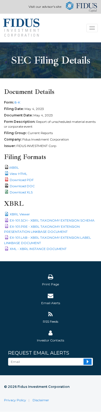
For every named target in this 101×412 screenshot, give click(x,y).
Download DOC (22, 186)
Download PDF (22, 180)
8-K (17, 102)
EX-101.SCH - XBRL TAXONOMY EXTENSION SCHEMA (52, 220)
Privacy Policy (15, 400)
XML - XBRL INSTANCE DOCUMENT (38, 249)
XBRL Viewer (20, 214)
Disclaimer (41, 400)
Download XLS (21, 192)
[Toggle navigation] (92, 28)
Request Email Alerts (38, 353)
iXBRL (14, 167)
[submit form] (87, 362)
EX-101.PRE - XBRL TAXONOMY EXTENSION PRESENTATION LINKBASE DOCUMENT (42, 229)
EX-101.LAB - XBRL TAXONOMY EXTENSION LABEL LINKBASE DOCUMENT (47, 240)
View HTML (18, 174)
